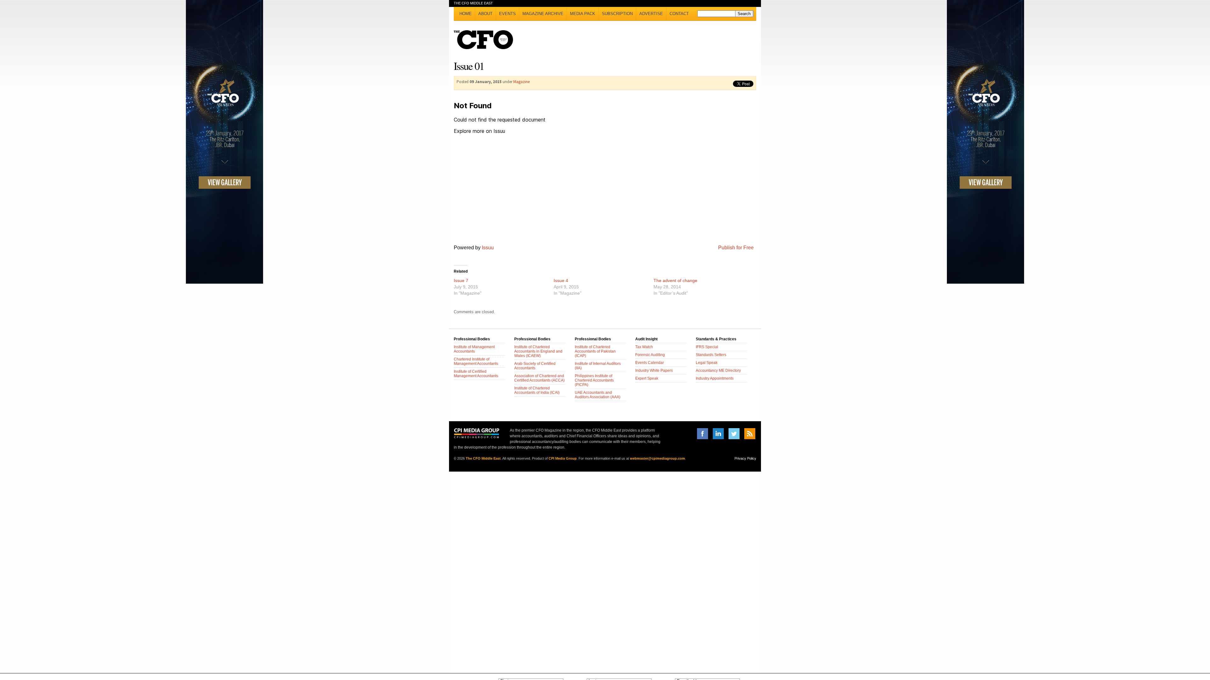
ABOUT (485, 13)
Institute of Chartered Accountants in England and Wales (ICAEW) (538, 351)
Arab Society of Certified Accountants (535, 365)
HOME (465, 13)
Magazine (521, 81)
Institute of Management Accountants (474, 349)
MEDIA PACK (582, 13)
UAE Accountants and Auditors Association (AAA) (597, 394)
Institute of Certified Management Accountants (476, 373)
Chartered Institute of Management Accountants (476, 361)
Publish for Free (736, 247)
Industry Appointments (715, 378)
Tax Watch (644, 347)
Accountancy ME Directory (718, 370)
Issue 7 (461, 280)
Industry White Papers (654, 370)
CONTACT (679, 13)
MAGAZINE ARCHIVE (542, 13)
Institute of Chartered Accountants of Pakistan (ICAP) (595, 351)
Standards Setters (711, 355)
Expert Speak (646, 378)
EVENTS (507, 13)
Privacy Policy (745, 458)
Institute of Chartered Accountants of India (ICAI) (537, 390)
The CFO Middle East (483, 458)
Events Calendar (649, 362)
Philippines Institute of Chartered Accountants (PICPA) (594, 380)
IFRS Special (707, 347)
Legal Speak (706, 362)
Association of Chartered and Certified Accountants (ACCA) (539, 378)
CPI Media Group (563, 458)
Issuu (488, 247)
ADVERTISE (651, 13)
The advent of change (675, 280)
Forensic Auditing (650, 355)
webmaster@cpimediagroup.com (657, 458)
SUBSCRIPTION (617, 13)
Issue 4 (561, 280)
